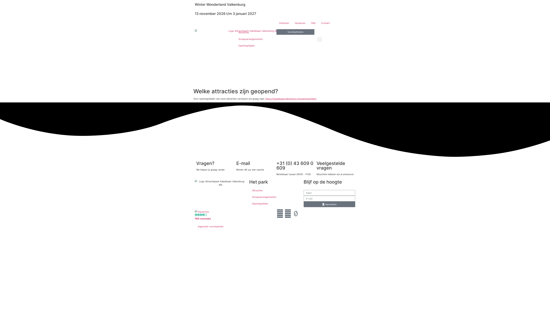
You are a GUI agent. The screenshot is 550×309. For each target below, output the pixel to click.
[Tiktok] (295, 213)
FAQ (313, 23)
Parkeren (284, 23)
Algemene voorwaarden (210, 226)
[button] (319, 39)
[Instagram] (287, 213)
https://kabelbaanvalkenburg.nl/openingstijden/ (291, 98)
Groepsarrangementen (250, 39)
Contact (325, 23)
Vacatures (300, 23)
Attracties (243, 32)
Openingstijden (246, 45)
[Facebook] (280, 213)
